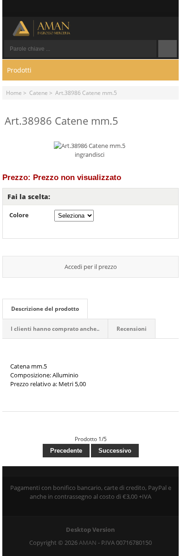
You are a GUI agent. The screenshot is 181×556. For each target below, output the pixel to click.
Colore (19, 215)
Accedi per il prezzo (91, 266)
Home (14, 92)
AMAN (88, 542)
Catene (38, 92)
